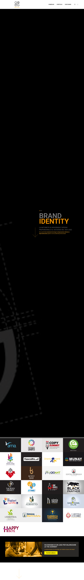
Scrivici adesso (51, 553)
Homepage (51, 4)
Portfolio (59, 4)
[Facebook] (75, 4)
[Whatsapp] (78, 4)
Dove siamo (68, 4)
